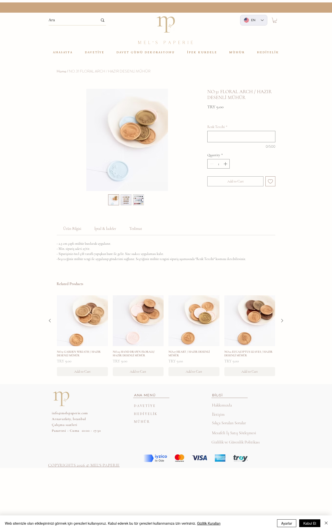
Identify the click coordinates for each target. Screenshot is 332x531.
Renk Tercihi (217, 127)
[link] (72, 228)
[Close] (326, 523)
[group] (166, 336)
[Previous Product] (50, 321)
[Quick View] (82, 320)
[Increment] (226, 163)
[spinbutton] (219, 163)
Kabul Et (309, 523)
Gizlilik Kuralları (208, 523)
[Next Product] (282, 321)
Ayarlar (286, 523)
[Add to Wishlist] (270, 181)
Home (61, 71)
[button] (275, 20)
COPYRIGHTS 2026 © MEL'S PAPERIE (84, 465)
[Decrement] (211, 163)
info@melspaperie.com (70, 413)
